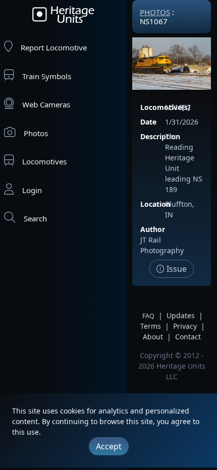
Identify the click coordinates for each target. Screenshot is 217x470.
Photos (36, 133)
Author (152, 229)
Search (35, 218)
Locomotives (44, 161)
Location (155, 204)
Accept (109, 446)
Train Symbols (46, 76)
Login (32, 190)
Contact (188, 336)
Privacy (185, 326)
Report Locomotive (54, 47)
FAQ (148, 316)
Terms (150, 326)
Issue (176, 268)
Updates (181, 315)
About (153, 336)
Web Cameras (46, 104)
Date (148, 122)
